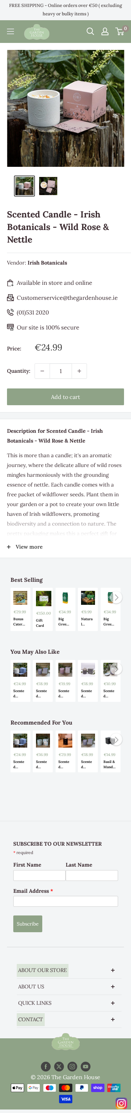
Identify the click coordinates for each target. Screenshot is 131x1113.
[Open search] (90, 31)
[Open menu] (10, 31)
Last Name (79, 864)
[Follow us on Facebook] (46, 1066)
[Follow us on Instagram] (72, 1066)
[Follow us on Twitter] (59, 1066)
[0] (120, 31)
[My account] (105, 31)
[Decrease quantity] (42, 371)
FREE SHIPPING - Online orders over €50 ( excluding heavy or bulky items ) (65, 9)
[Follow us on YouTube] (85, 1066)
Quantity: (18, 371)
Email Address (33, 891)
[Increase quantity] (79, 371)
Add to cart (65, 396)
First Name (27, 864)
